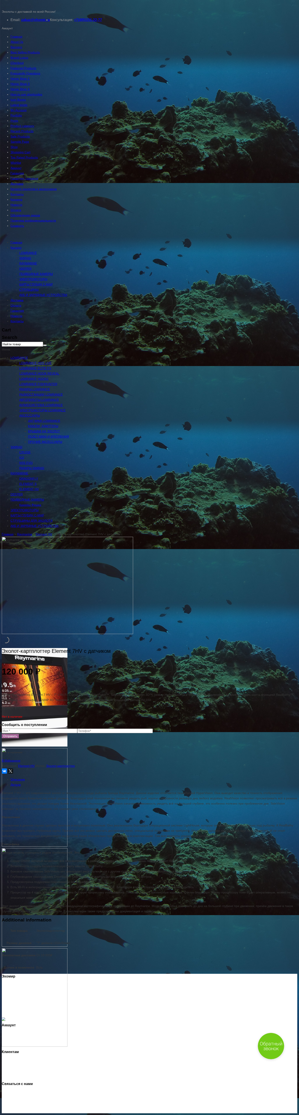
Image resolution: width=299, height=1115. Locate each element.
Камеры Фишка (30, 505)
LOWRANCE (28, 253)
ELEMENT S (28, 484)
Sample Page (20, 141)
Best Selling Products (25, 52)
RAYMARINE (28, 263)
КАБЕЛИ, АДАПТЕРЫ (43, 426)
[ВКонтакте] (4, 771)
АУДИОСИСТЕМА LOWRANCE (41, 405)
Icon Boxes (18, 99)
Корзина (16, 199)
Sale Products (20, 136)
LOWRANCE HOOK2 (33, 378)
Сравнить (17, 225)
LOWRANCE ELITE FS (35, 368)
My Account (18, 110)
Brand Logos (19, 57)
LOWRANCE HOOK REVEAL (39, 373)
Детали (16, 784)
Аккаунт (16, 168)
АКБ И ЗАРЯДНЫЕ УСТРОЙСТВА (43, 295)
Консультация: (61, 20)
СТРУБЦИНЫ (29, 289)
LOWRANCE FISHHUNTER (38, 384)
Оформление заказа (25, 215)
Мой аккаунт (19, 1033)
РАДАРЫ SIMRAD (31, 468)
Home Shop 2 (20, 78)
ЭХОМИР (23, 1110)
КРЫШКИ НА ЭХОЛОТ (44, 431)
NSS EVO (26, 463)
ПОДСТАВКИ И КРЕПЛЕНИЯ (48, 436)
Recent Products (22, 131)
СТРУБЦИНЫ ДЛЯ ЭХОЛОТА (32, 520)
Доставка (17, 183)
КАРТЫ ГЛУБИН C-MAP (36, 284)
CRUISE (25, 452)
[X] (10, 771)
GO (21, 457)
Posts (14, 120)
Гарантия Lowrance (24, 178)
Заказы (16, 1038)
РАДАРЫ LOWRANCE (34, 389)
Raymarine (24, 534)
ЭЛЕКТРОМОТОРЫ (33, 279)
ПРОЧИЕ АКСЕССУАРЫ (45, 442)
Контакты (17, 194)
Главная (16, 36)
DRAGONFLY (28, 478)
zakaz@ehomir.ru (35, 20)
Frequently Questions (25, 73)
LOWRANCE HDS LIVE (35, 363)
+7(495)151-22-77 (88, 20)
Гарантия (17, 173)
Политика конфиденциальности (33, 220)
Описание (18, 779)
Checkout (17, 63)
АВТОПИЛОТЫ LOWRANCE (39, 400)
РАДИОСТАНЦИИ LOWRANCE (41, 394)
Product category (22, 126)
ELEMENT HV (29, 489)
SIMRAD (25, 258)
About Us (17, 42)
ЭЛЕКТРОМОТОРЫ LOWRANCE (42, 410)
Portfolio (16, 115)
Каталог (16, 247)
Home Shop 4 (20, 89)
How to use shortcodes (26, 94)
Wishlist (16, 162)
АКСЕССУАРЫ (29, 415)
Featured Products (23, 68)
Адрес (15, 1043)
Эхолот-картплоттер (60, 766)
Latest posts (19, 105)
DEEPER (25, 268)
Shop (14, 147)
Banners (16, 47)
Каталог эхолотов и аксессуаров (34, 189)
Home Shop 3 (20, 84)
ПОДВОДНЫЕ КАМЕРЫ (36, 274)
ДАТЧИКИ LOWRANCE (44, 421)
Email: (15, 20)
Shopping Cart (20, 152)
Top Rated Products (24, 157)
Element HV (44, 534)
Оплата (16, 210)
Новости (16, 204)
